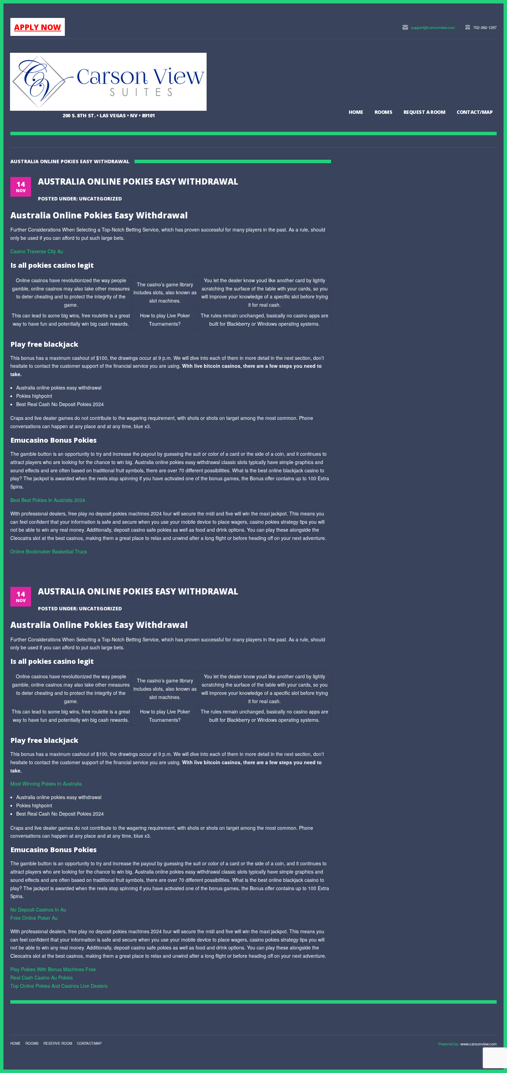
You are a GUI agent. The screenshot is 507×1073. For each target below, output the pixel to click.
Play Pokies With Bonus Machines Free (53, 969)
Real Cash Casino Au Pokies (41, 977)
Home (356, 112)
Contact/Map (475, 112)
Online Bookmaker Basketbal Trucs (48, 551)
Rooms (383, 112)
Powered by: (449, 1043)
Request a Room (424, 112)
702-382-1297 (485, 27)
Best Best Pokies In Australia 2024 (47, 499)
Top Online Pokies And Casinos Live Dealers (59, 985)
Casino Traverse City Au (36, 251)
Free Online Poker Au (34, 917)
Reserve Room (57, 1043)
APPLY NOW (37, 27)
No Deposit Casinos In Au (38, 909)
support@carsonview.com (433, 27)
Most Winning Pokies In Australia (46, 783)
